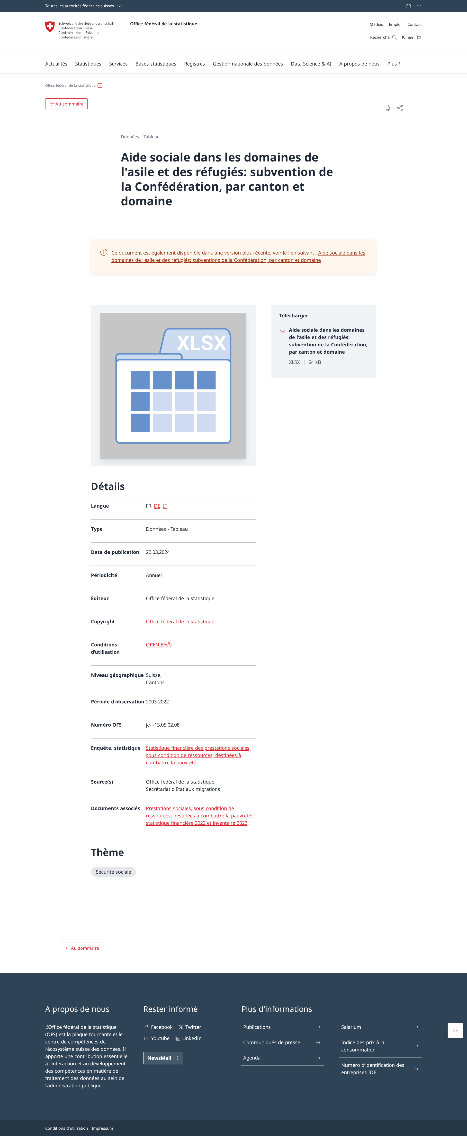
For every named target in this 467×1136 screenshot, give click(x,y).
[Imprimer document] (387, 107)
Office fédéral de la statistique (163, 24)
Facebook (162, 1027)
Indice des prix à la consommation (362, 1046)
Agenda (251, 1057)
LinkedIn (192, 1038)
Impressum (102, 1128)
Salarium (351, 1027)
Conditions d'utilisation (66, 1128)
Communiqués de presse (271, 1042)
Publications (257, 1027)
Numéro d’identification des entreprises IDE (372, 1069)
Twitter (193, 1027)
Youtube (160, 1038)
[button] (56, 63)
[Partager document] (400, 107)
